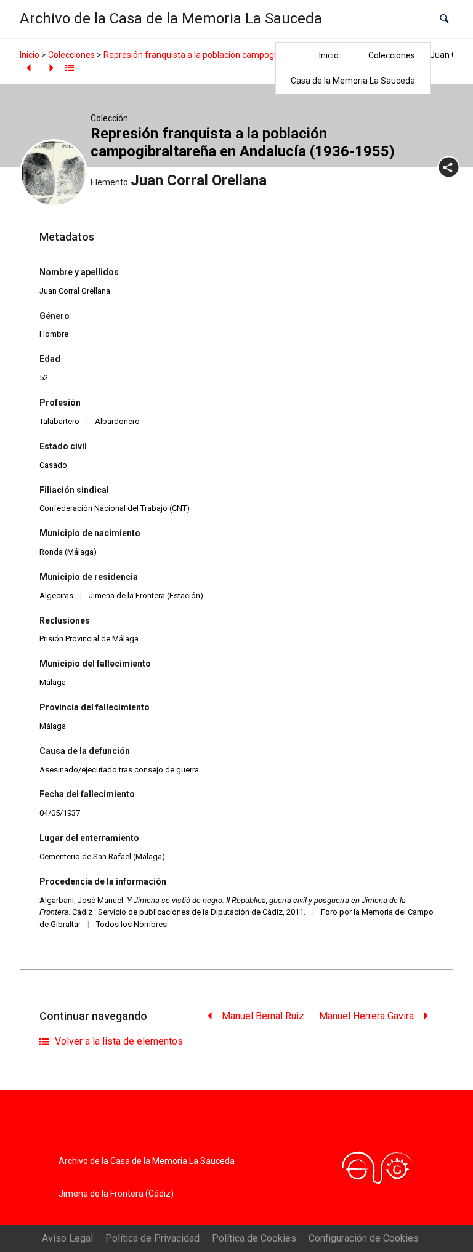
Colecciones (391, 55)
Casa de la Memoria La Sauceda (353, 81)
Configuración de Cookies (364, 1238)
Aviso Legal (67, 1238)
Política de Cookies (254, 1238)
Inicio (329, 55)
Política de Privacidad (152, 1238)
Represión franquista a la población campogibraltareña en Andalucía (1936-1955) (261, 55)
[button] (444, 19)
